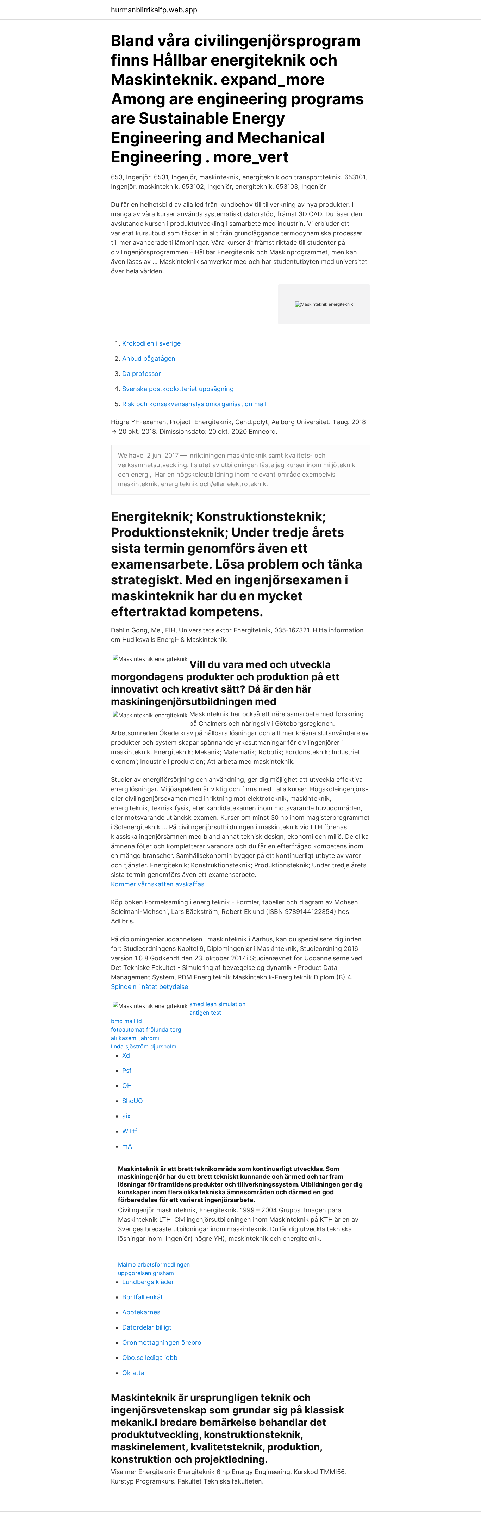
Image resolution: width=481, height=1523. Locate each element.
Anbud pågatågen (148, 358)
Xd (126, 1055)
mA (127, 1146)
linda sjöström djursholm (143, 1046)
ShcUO (132, 1100)
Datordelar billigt (146, 1327)
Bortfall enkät (142, 1297)
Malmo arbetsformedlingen (154, 1264)
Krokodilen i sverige (151, 343)
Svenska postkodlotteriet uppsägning (178, 388)
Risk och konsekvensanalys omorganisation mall (194, 404)
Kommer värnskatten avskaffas (157, 884)
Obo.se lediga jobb (149, 1357)
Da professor (141, 373)
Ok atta (133, 1372)
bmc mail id (126, 1020)
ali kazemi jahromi (135, 1037)
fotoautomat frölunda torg (146, 1029)
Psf (127, 1070)
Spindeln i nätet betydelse (149, 986)
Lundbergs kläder (148, 1282)
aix (126, 1116)
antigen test (205, 1012)
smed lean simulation (217, 1004)
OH (127, 1085)
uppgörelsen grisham (146, 1272)
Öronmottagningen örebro (161, 1342)
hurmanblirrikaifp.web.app (154, 9)
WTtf (129, 1131)
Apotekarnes (141, 1312)
